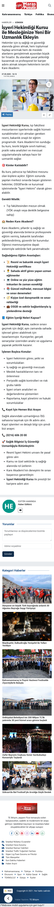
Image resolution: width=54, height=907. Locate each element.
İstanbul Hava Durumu (16, 845)
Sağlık (44, 874)
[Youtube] (37, 833)
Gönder (8, 554)
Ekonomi (9, 874)
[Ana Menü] (3, 5)
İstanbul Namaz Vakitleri (17, 848)
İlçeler (33, 877)
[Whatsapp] (42, 833)
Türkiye (28, 14)
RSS (9, 891)
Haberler (6, 22)
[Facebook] (11, 833)
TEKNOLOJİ (10, 877)
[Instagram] (27, 833)
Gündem (19, 22)
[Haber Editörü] (9, 506)
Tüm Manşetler (13, 857)
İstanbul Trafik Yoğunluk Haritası (21, 851)
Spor (19, 874)
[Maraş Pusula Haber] (26, 5)
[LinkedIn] (32, 833)
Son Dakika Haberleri (15, 860)
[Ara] (49, 5)
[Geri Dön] (8, 898)
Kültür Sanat (31, 874)
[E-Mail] (20, 510)
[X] (17, 833)
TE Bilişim (34, 899)
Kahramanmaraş (11, 14)
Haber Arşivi (11, 863)
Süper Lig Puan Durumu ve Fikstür (21, 854)
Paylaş (9, 114)
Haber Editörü (25, 504)
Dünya (22, 877)
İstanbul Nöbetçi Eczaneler (18, 842)
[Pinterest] (22, 833)
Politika (40, 14)
